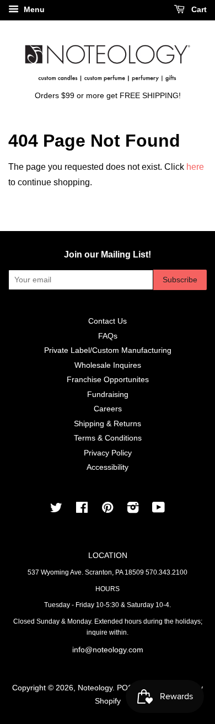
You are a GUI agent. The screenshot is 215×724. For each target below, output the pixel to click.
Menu (33, 9)
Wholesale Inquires (107, 365)
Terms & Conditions (108, 438)
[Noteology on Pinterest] (107, 510)
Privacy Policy (108, 453)
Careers (108, 409)
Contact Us (107, 321)
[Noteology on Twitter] (56, 510)
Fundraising (107, 394)
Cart (198, 9)
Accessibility (107, 467)
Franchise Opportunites (108, 380)
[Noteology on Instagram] (133, 510)
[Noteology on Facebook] (82, 510)
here (195, 166)
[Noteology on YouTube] (158, 510)
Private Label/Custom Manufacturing (107, 350)
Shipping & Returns (107, 424)
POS (125, 688)
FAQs (107, 336)
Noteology (95, 688)
